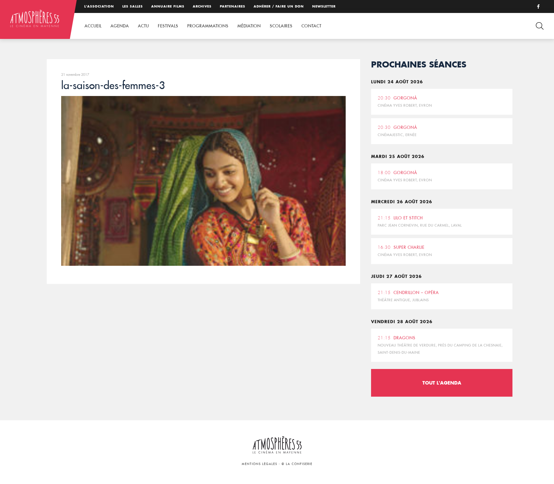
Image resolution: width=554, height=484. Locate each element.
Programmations (208, 26)
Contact (311, 26)
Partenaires (232, 6)
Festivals (168, 26)
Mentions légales (259, 464)
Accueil (93, 26)
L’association (99, 6)
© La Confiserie (297, 464)
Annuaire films (167, 6)
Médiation (249, 26)
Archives (202, 6)
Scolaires (281, 26)
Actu (143, 26)
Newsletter (324, 6)
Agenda (120, 26)
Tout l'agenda (441, 383)
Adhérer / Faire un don (279, 6)
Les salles (132, 6)
